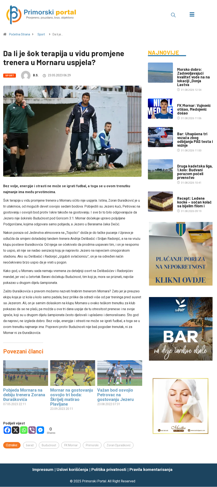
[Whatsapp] (24, 430)
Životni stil (185, 194)
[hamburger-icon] (192, 15)
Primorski (92, 445)
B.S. (36, 75)
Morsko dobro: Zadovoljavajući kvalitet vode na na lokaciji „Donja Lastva (193, 77)
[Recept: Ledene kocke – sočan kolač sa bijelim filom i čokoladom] (160, 201)
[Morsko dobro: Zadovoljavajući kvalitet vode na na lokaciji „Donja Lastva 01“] (160, 73)
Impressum (42, 469)
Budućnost (49, 445)
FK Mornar (71, 445)
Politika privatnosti (108, 469)
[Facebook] (7, 430)
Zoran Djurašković (119, 445)
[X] (15, 430)
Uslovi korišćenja (72, 469)
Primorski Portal (94, 481)
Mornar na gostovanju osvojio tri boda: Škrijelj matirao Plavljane (71, 397)
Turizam (182, 65)
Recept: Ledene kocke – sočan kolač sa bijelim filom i (194, 202)
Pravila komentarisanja (150, 469)
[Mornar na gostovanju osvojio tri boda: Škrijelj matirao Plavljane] (72, 373)
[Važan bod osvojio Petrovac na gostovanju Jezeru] (119, 373)
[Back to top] (211, 475)
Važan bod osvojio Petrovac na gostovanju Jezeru (115, 395)
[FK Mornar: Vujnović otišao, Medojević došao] (160, 109)
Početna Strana (19, 34)
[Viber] (32, 430)
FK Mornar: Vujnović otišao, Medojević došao (194, 109)
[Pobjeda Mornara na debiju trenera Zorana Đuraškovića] (25, 373)
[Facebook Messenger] (40, 430)
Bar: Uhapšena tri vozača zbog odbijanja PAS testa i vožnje (195, 139)
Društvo (183, 129)
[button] (173, 15)
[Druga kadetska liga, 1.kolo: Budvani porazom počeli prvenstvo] (160, 169)
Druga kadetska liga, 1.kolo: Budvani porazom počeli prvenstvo (195, 172)
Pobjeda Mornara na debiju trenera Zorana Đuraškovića (24, 395)
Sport (41, 34)
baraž (30, 445)
